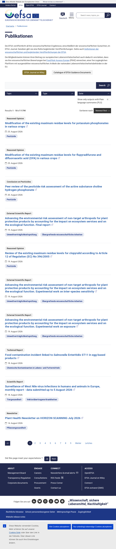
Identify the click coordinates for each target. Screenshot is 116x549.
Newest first (101, 110)
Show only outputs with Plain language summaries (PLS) (90, 101)
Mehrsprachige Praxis (66, 512)
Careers (37, 473)
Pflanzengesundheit (16, 428)
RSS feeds (55, 478)
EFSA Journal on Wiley (34, 72)
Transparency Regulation (19, 478)
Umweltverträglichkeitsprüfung (22, 234)
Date (81, 93)
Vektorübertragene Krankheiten (42, 399)
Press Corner (57, 483)
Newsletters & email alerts (63, 473)
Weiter (78, 443)
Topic (9, 93)
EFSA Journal (41, 5)
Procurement (40, 483)
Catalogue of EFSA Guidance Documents (72, 72)
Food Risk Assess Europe (57, 60)
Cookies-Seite (15, 533)
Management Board (17, 473)
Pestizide (11, 136)
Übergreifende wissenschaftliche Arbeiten (62, 234)
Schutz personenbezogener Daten (40, 512)
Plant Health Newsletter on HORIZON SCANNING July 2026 (42, 418)
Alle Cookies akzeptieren (59, 527)
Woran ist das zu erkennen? (53, 2)
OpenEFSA (89, 473)
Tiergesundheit (14, 399)
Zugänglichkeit (84, 512)
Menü (71, 18)
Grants (37, 488)
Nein (54, 459)
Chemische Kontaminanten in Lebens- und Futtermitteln (33, 368)
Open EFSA (30, 5)
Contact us (56, 488)
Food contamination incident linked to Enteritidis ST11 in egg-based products (55, 356)
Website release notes (15, 517)
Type (45, 93)
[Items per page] (7, 443)
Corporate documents (18, 483)
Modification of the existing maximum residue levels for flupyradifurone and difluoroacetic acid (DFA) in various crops (53, 156)
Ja (47, 459)
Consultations (40, 478)
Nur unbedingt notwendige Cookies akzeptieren (92, 527)
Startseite (10, 26)
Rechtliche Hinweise (14, 512)
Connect (53, 5)
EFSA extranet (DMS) (94, 488)
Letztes (88, 443)
